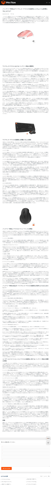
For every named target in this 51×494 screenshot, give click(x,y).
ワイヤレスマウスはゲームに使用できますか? (32, 484)
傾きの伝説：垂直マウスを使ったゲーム (32, 479)
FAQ (48, 476)
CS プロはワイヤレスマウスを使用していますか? (7, 481)
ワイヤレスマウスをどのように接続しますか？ (6, 479)
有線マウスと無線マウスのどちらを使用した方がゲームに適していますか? (7, 484)
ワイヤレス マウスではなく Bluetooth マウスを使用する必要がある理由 (32, 481)
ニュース (45, 476)
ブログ (41, 476)
